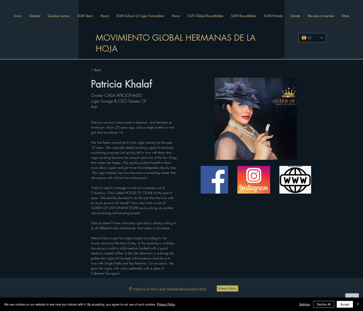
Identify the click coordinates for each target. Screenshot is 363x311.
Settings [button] (304, 304)
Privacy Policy (166, 304)
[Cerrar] (357, 304)
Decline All (324, 304)
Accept (344, 304)
